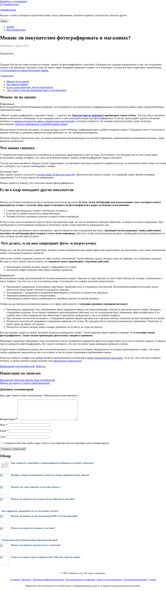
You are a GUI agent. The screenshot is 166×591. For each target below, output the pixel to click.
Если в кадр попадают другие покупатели (29, 87)
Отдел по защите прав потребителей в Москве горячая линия (45, 557)
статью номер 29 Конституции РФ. (56, 174)
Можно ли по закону (17, 81)
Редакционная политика (136, 579)
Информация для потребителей (17, 366)
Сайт (3, 436)
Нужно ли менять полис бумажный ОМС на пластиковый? (44, 516)
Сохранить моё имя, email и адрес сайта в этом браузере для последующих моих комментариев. (56, 443)
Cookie (152, 579)
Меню (4, 21)
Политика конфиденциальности (48, 579)
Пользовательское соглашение (80, 579)
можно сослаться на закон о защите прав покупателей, (45, 121)
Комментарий (8, 419)
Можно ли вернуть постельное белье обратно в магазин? (43, 499)
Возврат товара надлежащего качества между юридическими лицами (50, 475)
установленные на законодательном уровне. (24, 70)
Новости (41, 366)
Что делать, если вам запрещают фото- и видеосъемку (36, 90)
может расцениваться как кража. (105, 357)
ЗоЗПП (10, 26)
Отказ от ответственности (109, 579)
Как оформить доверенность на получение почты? (30, 511)
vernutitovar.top (8, 9)
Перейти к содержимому (13, 1)
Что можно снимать (17, 84)
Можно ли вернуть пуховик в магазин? (33, 528)
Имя (3, 424)
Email (4, 430)
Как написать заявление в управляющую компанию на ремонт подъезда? (52, 463)
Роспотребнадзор (15, 29)
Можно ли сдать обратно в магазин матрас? (36, 487)
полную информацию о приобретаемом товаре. (41, 124)
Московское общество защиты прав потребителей (27, 380)
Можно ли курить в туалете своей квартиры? (25, 383)
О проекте (15, 579)
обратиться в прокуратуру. (67, 360)
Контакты (26, 579)
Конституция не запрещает (88, 115)
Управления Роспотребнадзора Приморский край (30, 540)
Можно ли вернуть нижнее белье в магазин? (36, 545)
